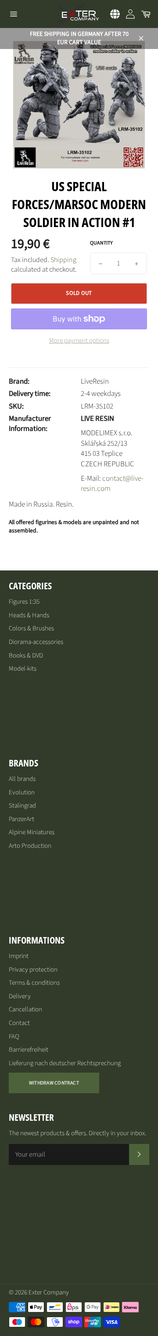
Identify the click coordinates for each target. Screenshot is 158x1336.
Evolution (22, 792)
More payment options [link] (79, 340)
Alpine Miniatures (31, 832)
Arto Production (30, 845)
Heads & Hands (29, 615)
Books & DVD (26, 655)
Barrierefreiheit (28, 1049)
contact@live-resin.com (112, 483)
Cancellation (25, 1009)
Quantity (101, 243)
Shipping (63, 260)
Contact (19, 1023)
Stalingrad (22, 805)
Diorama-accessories (36, 642)
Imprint (19, 956)
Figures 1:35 (24, 601)
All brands (22, 778)
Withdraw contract (54, 1083)
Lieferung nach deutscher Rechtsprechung (65, 1063)
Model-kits (22, 668)
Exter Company (49, 1292)
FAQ (14, 1036)
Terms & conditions (34, 982)
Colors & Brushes (31, 628)
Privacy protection (33, 969)
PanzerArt (21, 819)
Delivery (20, 996)
